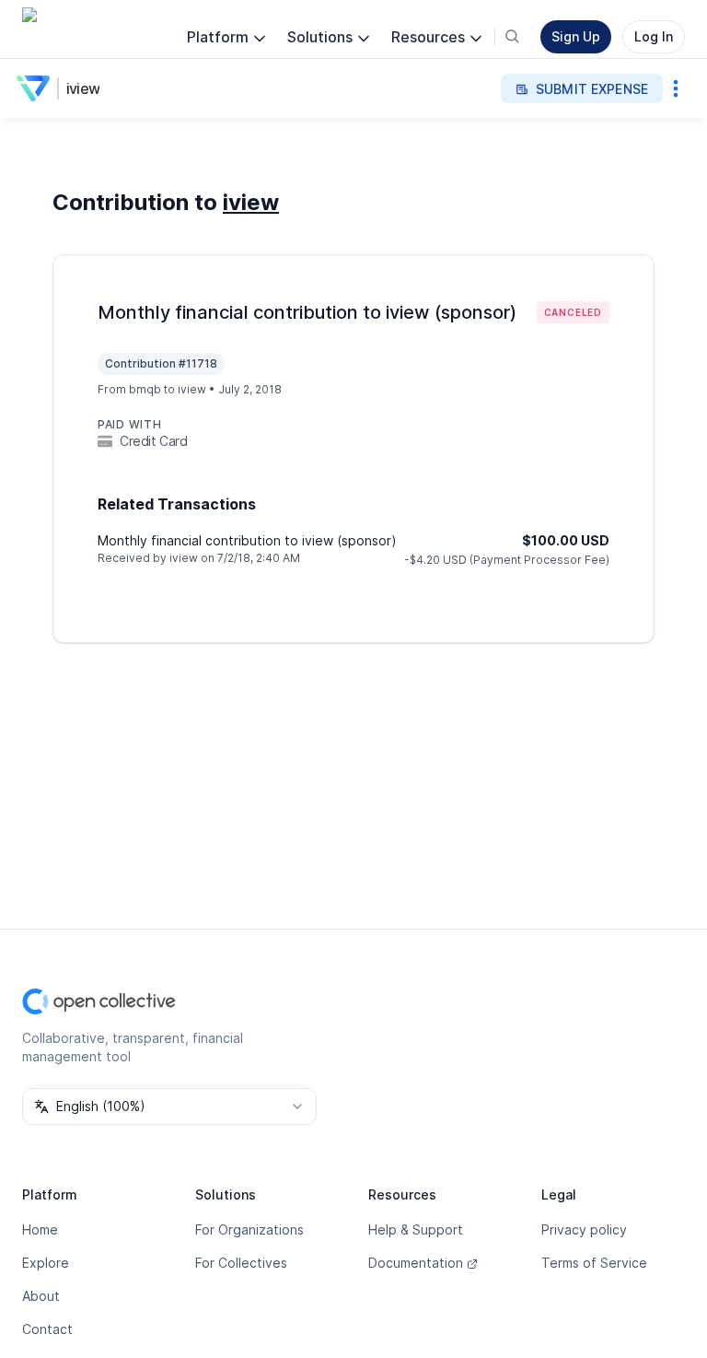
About (41, 1296)
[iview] (37, 88)
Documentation (415, 1262)
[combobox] (169, 1106)
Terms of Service (594, 1262)
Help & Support (415, 1229)
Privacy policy (584, 1229)
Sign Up (575, 36)
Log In (653, 36)
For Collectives (241, 1262)
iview (82, 88)
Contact (47, 1329)
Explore (45, 1262)
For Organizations (249, 1229)
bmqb (145, 389)
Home (40, 1229)
